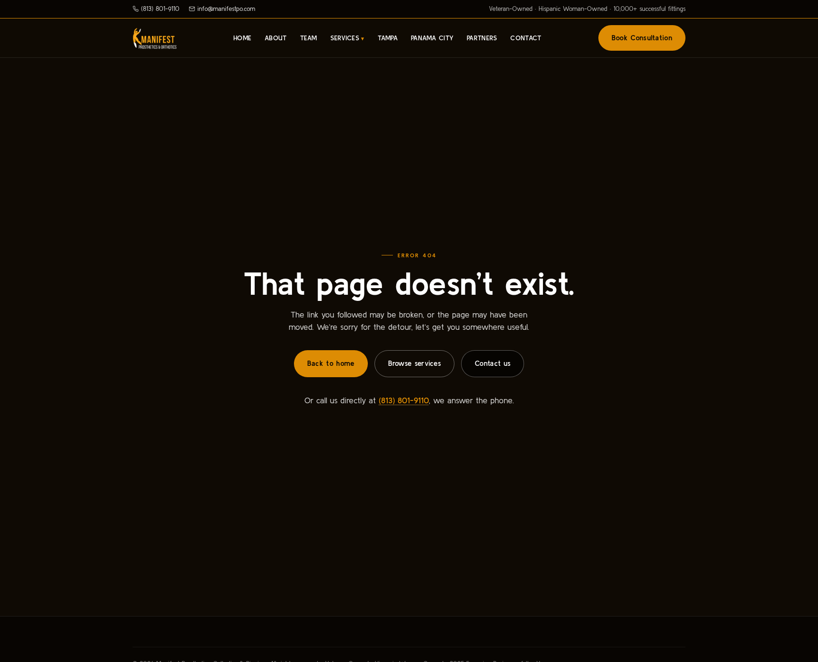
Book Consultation (642, 38)
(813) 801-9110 (160, 8)
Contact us (492, 363)
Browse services (414, 363)
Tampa (388, 38)
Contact (525, 38)
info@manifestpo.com (226, 8)
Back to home (331, 363)
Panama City (432, 38)
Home (242, 38)
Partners (482, 38)
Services (344, 38)
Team (308, 38)
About (275, 38)
